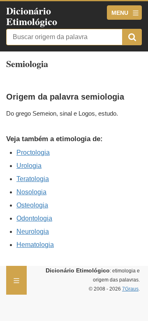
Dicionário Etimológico (31, 15)
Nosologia (31, 191)
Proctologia (33, 152)
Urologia (29, 165)
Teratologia (32, 178)
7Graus (130, 289)
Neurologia (32, 231)
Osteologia (32, 205)
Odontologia (34, 218)
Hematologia (35, 244)
